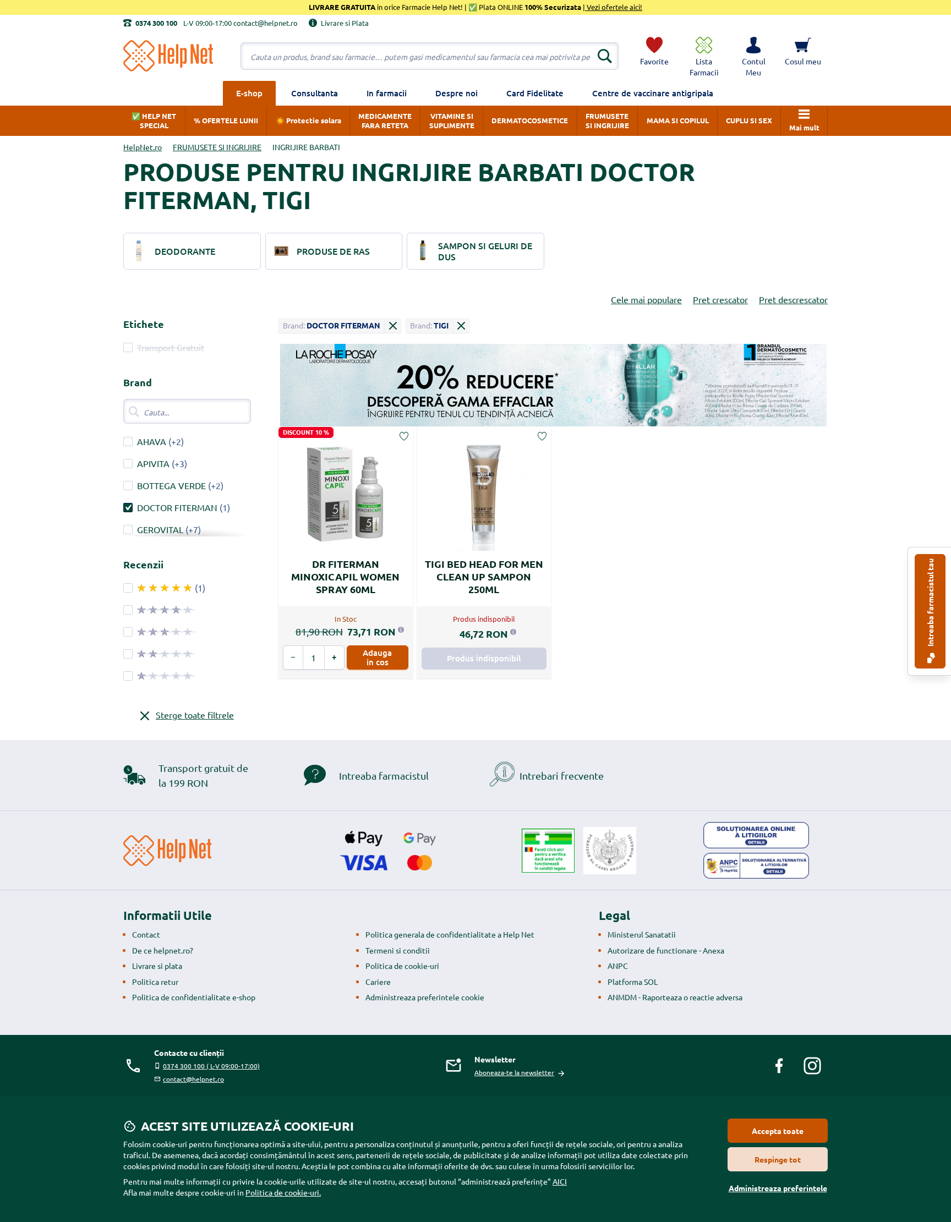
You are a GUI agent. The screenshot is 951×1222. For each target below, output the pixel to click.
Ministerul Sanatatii (642, 934)
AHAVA (151, 441)
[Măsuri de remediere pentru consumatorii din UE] (756, 835)
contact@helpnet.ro (193, 1079)
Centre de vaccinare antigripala (652, 92)
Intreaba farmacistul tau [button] (930, 603)
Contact (146, 934)
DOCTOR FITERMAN (177, 507)
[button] (753, 56)
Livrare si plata (157, 966)
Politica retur (155, 982)
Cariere (378, 982)
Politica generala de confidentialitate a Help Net (449, 934)
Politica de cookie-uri (402, 966)
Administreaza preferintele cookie (424, 997)
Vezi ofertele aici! (613, 7)
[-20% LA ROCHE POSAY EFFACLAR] (553, 385)
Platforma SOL (633, 982)
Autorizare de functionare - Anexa (666, 950)
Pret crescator (720, 299)
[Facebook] (779, 1065)
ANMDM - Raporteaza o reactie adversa (675, 997)
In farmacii (387, 92)
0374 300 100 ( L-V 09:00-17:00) (211, 1065)
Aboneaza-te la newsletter (514, 1072)
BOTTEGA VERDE (171, 485)
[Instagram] (812, 1065)
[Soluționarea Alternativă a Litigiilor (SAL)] (756, 866)
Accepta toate (778, 1131)
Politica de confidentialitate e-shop (193, 997)
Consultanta (314, 92)
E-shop (249, 92)
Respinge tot (778, 1159)
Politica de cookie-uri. (283, 1192)
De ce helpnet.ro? (162, 950)
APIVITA (153, 463)
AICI (560, 1181)
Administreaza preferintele (778, 1188)
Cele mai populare (646, 299)
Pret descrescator (793, 299)
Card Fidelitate (535, 92)
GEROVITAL (160, 529)
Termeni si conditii (397, 950)
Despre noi (456, 92)
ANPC (618, 966)
